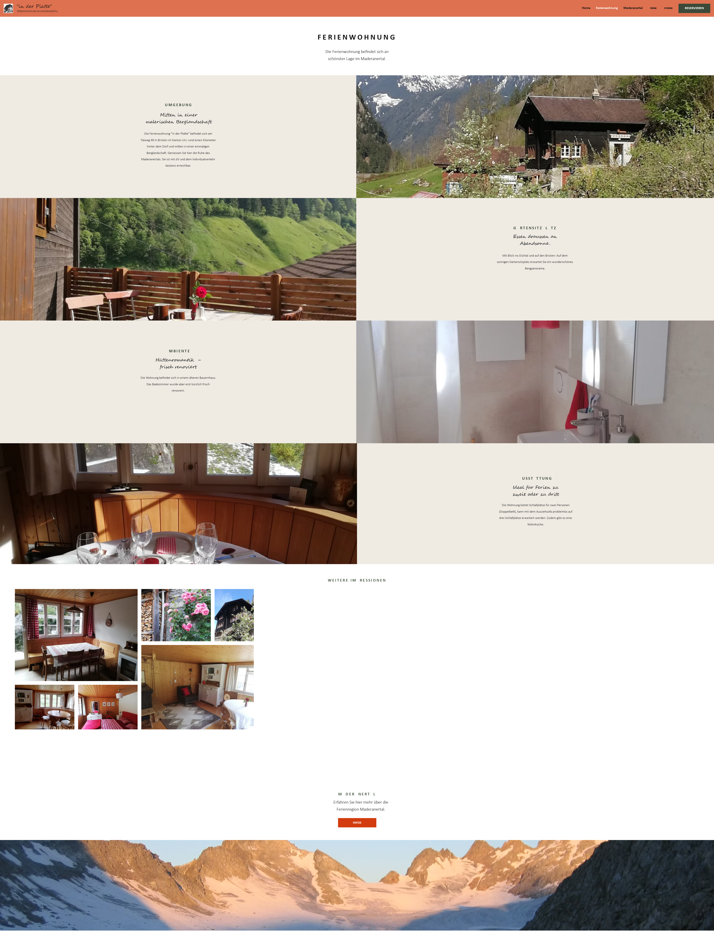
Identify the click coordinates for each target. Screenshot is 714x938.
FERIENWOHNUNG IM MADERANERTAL (37, 11)
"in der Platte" (34, 6)
